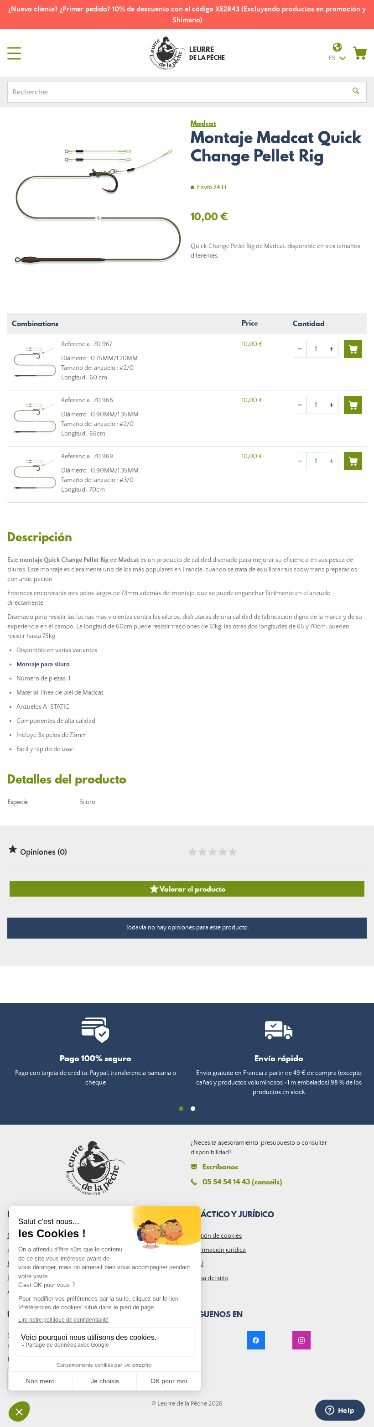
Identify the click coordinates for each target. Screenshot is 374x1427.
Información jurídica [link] (218, 1250)
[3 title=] (212, 852)
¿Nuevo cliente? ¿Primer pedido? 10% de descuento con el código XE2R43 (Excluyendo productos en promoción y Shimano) (187, 14)
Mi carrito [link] (360, 53)
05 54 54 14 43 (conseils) (242, 1182)
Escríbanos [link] (220, 1167)
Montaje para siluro (43, 664)
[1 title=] (192, 852)
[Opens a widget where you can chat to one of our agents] (340, 1411)
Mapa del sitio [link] (209, 1278)
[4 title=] (222, 852)
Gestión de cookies (216, 1236)
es (332, 58)
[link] (256, 1340)
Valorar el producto (187, 888)
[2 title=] (202, 852)
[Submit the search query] (356, 92)
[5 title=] (232, 852)
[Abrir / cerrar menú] (14, 53)
